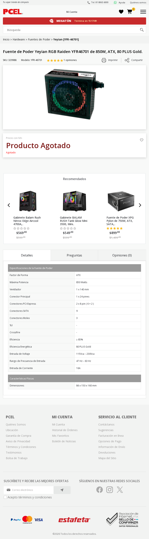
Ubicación (12, 430)
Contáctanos (106, 424)
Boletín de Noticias (64, 441)
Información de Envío (111, 447)
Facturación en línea (111, 435)
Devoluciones (106, 452)
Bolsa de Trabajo (17, 458)
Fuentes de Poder (39, 39)
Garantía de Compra (18, 435)
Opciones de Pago (109, 441)
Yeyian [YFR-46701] (66, 39)
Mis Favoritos (60, 435)
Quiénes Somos (16, 424)
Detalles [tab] (27, 255)
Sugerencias (105, 430)
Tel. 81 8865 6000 (99, 2)
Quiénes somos (138, 2)
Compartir (137, 60)
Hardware (19, 39)
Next (140, 205)
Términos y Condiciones (21, 447)
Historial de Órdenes (65, 430)
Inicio (6, 39)
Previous (9, 205)
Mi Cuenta (71, 12)
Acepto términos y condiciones (30, 497)
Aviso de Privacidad (18, 441)
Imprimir (113, 60)
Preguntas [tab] (74, 255)
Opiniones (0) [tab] (122, 255)
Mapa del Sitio (107, 458)
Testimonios (14, 452)
